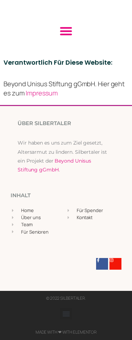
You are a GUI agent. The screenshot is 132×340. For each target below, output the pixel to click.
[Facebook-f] (102, 264)
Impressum (41, 93)
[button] (66, 31)
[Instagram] (115, 264)
